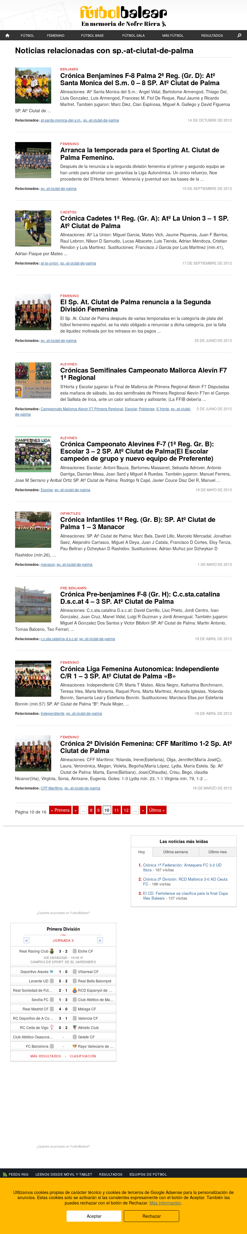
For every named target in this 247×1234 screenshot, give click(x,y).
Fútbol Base (92, 35)
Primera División (63, 929)
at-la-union (49, 262)
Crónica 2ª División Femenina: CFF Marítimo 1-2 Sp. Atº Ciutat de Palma (146, 746)
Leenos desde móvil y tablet (64, 1174)
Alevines (68, 363)
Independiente (52, 713)
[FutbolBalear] (7, 35)
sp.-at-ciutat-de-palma (101, 119)
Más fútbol (172, 35)
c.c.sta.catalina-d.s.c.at (59, 638)
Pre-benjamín (73, 587)
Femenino (55, 35)
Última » (157, 810)
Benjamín (69, 69)
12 (126, 810)
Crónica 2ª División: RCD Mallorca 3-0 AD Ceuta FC (185, 881)
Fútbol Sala (133, 35)
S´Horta (162, 408)
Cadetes (68, 211)
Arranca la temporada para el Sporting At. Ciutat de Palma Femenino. (139, 153)
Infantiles (70, 513)
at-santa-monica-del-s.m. (61, 119)
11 (116, 810)
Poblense (147, 408)
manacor (48, 564)
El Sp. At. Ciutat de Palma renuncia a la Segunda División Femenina (135, 305)
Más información (165, 1203)
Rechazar (151, 1216)
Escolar (131, 408)
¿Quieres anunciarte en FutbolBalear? (63, 913)
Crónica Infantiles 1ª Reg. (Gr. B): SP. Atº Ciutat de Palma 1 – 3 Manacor (137, 522)
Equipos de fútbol (148, 1174)
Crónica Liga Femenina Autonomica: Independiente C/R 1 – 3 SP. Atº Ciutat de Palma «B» (139, 672)
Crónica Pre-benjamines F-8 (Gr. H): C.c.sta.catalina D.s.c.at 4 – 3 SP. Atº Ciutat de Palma (140, 597)
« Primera (60, 810)
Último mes (217, 851)
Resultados (212, 35)
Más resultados (45, 1056)
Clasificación (83, 1056)
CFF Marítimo (52, 787)
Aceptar (94, 1216)
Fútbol (27, 35)
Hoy (141, 851)
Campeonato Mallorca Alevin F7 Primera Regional (82, 408)
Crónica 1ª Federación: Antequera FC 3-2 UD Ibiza (182, 867)
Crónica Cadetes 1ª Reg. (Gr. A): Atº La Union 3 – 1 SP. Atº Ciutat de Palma (144, 221)
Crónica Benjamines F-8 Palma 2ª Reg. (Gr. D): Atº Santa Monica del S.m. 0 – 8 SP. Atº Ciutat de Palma (140, 78)
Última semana (175, 851)
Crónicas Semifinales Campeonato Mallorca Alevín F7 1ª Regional (143, 373)
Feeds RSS (19, 1174)
